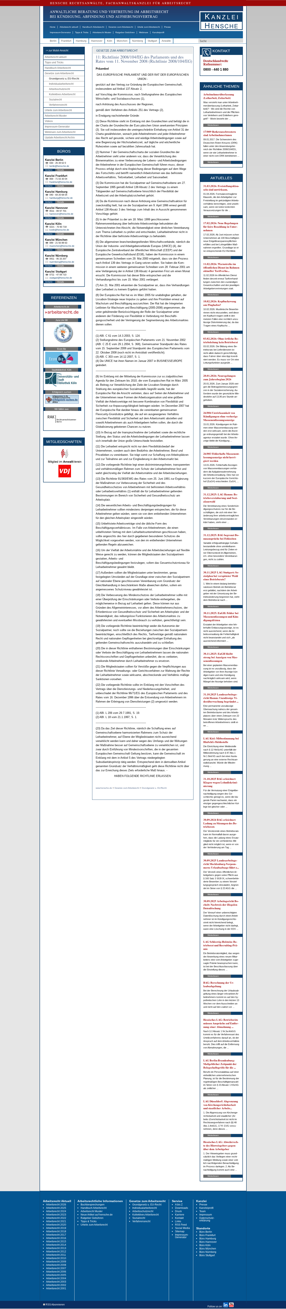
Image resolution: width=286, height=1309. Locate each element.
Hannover (96, 40)
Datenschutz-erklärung (206, 1219)
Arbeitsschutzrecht (59, 89)
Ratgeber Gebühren (125, 32)
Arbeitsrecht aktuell (69, 27)
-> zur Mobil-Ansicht (57, 50)
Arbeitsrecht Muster (102, 32)
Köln (109, 40)
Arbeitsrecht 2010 (56, 1258)
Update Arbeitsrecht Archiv (60, 137)
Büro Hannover (208, 1241)
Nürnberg (137, 40)
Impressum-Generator (60, 32)
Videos (49, 121)
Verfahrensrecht (58, 104)
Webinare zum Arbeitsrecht (60, 132)
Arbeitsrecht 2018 (56, 1231)
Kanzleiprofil (158, 32)
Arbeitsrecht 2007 (56, 1268)
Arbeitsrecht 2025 (56, 1207)
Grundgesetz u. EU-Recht (64, 78)
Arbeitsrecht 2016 (56, 1238)
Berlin (53, 40)
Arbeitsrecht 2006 (56, 1271)
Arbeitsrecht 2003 (56, 1281)
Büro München (207, 1248)
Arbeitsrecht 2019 (56, 1228)
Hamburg (81, 40)
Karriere (179, 1214)
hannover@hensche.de (61, 214)
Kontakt (179, 1218)
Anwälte (166, 40)
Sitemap (179, 1231)
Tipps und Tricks (54, 62)
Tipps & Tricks (81, 32)
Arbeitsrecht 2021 (56, 1221)
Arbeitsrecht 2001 (56, 1288)
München (122, 40)
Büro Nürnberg (207, 1252)
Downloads (181, 1207)
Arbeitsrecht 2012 (56, 1251)
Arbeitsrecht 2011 (56, 1254)
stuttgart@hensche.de (60, 278)
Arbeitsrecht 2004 (56, 1278)
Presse (167, 27)
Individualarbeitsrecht (61, 83)
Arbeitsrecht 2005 (56, 1275)
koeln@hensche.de (59, 230)
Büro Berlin (205, 1231)
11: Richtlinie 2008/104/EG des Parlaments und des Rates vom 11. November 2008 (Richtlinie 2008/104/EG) (144, 59)
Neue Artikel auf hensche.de (97, 1214)
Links (178, 1221)
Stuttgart (152, 40)
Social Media (182, 1228)
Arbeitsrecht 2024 (56, 1211)
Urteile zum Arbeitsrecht (148, 27)
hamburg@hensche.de (61, 198)
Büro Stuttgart (207, 1255)
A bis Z (179, 1204)
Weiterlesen (213, 125)
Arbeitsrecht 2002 (56, 1285)
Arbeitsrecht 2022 (56, 1218)
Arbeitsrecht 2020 (56, 1224)
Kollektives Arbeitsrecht (62, 94)
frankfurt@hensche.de (60, 182)
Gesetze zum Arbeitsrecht (120, 27)
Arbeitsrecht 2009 (56, 1261)
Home (52, 27)
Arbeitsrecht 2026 (56, 1204)
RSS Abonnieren (55, 1304)
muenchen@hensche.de (61, 246)
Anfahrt (48, 170)
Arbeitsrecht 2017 (56, 1234)
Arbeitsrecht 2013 (56, 1248)
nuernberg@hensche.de (61, 262)
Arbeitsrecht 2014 (56, 1244)
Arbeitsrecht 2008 (56, 1265)
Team (202, 1211)
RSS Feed (181, 1224)
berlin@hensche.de (59, 166)
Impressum (205, 1214)
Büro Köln (205, 1245)
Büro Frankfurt (207, 1235)
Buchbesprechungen (92, 1204)
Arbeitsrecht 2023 (56, 1214)
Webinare (143, 32)
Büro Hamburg (207, 1238)
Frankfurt (66, 40)
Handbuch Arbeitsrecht (93, 27)
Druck (178, 1211)
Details (60, 170)
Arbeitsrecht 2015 (56, 1241)
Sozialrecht (55, 99)
